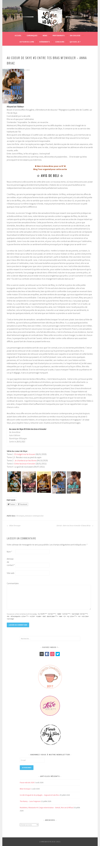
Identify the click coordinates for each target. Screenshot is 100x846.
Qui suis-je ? (75, 42)
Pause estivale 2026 (27, 782)
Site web (10, 573)
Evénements (44, 42)
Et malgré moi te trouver (24, 454)
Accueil (18, 35)
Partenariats (59, 35)
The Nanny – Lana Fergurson (30, 801)
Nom (9, 551)
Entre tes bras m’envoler (24, 463)
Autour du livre (27, 42)
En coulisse (75, 35)
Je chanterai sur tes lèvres (25, 460)
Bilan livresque (14, 526)
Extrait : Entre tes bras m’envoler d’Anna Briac (74, 526)
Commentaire (11, 583)
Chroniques (32, 35)
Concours (59, 42)
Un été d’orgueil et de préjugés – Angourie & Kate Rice (39, 795)
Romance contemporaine (34, 516)
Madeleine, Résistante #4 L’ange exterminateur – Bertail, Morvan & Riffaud (46, 807)
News (45, 35)
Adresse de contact (11, 561)
